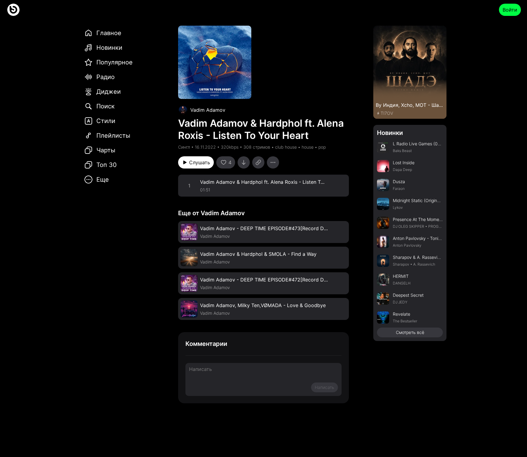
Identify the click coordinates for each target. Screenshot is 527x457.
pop (322, 147)
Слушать (199, 162)
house (308, 147)
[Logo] (13, 9)
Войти (510, 10)
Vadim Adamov (207, 110)
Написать (324, 387)
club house (286, 147)
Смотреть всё (410, 332)
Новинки (390, 132)
